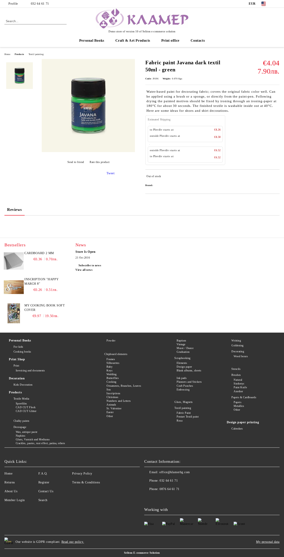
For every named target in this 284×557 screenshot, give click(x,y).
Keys (109, 370)
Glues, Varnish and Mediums (33, 439)
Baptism (181, 340)
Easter (110, 412)
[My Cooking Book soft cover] (13, 313)
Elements (182, 363)
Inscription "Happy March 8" (41, 281)
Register (43, 482)
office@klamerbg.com (174, 472)
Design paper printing (243, 422)
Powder (110, 340)
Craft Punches (185, 385)
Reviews (14, 209)
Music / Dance (185, 348)
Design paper (184, 366)
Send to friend (75, 162)
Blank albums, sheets (189, 370)
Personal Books (91, 40)
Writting (236, 340)
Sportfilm (21, 403)
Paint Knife (240, 387)
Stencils (236, 369)
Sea (108, 389)
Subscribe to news (90, 265)
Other (109, 416)
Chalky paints (22, 420)
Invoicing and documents (30, 370)
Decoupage (20, 427)
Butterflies (112, 378)
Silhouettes (112, 363)
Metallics (239, 406)
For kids (18, 346)
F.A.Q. (43, 473)
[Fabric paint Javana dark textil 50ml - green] (88, 151)
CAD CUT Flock (26, 407)
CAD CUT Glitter (26, 411)
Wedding (111, 374)
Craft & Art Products (132, 40)
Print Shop (17, 359)
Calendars (237, 428)
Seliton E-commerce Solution (142, 552)
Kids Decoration (23, 384)
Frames (110, 359)
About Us (10, 491)
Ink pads (182, 378)
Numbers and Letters (118, 400)
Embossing (183, 389)
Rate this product (100, 162)
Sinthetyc (239, 383)
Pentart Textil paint (188, 416)
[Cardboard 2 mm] (13, 261)
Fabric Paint (184, 412)
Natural (238, 379)
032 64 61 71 (40, 3)
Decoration (17, 378)
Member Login (14, 500)
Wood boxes (241, 356)
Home (7, 54)
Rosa (179, 420)
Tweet (110, 173)
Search (42, 500)
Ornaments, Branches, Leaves (123, 385)
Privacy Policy (82, 473)
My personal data (268, 541)
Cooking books (22, 351)
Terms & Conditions (86, 482)
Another (238, 391)
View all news (84, 269)
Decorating (237, 351)
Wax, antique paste (26, 431)
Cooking (111, 381)
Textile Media (21, 398)
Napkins (20, 435)
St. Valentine (113, 408)
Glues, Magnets (183, 402)
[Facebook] (277, 3)
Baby (109, 366)
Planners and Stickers (189, 381)
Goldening (237, 345)
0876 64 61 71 (169, 489)
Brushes (236, 375)
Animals (111, 404)
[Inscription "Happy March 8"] (13, 287)
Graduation (183, 351)
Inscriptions (113, 393)
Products (19, 54)
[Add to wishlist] (276, 177)
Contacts (198, 40)
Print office (170, 40)
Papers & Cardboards (243, 397)
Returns (9, 482)
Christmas (112, 397)
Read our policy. (72, 541)
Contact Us (45, 491)
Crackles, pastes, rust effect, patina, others (40, 443)
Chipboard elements (115, 354)
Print (16, 365)
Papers (237, 402)
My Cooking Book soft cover (44, 308)
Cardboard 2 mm (39, 253)
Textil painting (36, 54)
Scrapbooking (182, 358)
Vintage (181, 344)
